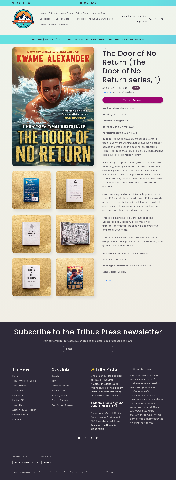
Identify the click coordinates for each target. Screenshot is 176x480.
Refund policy (61, 472)
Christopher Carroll (102, 413)
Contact (16, 419)
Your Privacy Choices (62, 405)
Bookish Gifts (19, 400)
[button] (100, 13)
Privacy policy (112, 472)
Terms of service (46, 472)
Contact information (94, 472)
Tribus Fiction (19, 385)
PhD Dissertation (100, 421)
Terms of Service (60, 385)
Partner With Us (20, 414)
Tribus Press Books (28, 472)
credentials (97, 428)
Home (15, 376)
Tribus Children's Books (24, 381)
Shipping (106, 92)
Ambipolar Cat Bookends (105, 383)
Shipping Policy (59, 395)
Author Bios (18, 390)
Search (55, 376)
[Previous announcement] (13, 39)
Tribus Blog (18, 405)
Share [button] (109, 280)
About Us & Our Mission (24, 409)
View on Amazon (132, 99)
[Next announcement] (163, 39)
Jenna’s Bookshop (111, 391)
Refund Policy (59, 390)
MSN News (112, 395)
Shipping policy (76, 472)
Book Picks (17, 395)
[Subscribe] (110, 349)
